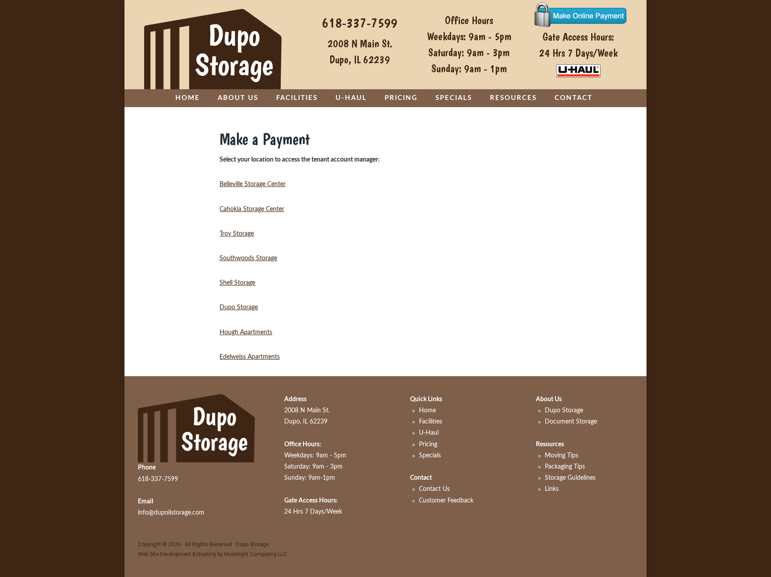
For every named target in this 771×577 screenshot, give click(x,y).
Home (427, 410)
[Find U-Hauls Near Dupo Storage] (578, 71)
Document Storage (571, 422)
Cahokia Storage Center (252, 209)
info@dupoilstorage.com (171, 513)
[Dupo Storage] (213, 45)
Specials (430, 455)
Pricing (428, 444)
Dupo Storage (239, 307)
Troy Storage (237, 234)
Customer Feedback (446, 501)
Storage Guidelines (570, 478)
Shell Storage (237, 283)
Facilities (430, 422)
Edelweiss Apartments (250, 357)
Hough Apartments (246, 332)
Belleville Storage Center (253, 184)
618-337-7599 (360, 22)
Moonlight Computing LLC (255, 554)
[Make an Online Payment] (578, 14)
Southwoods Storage (248, 258)
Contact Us (434, 489)
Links (552, 489)
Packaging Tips (565, 467)
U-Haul (429, 433)
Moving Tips (561, 455)
